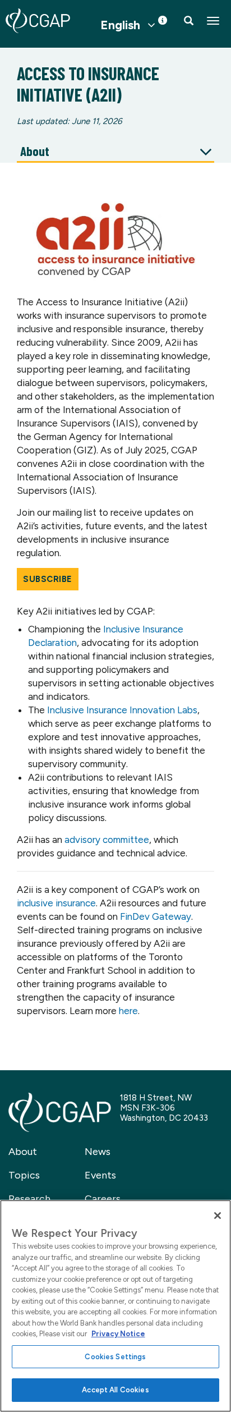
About (22, 1151)
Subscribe (47, 579)
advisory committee (106, 839)
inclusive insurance (56, 903)
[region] (115, 1306)
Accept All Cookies (115, 1390)
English (120, 25)
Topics (24, 1175)
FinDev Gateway (155, 916)
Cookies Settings (115, 1357)
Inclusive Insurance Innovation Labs (122, 710)
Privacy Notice (118, 1334)
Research (29, 1199)
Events (100, 1175)
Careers (103, 1199)
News (97, 1151)
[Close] (217, 1215)
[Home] (38, 20)
